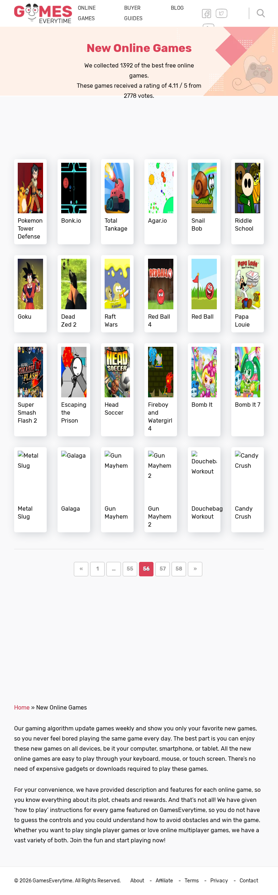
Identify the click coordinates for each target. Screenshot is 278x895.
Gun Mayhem (117, 489)
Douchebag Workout (204, 489)
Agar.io (160, 201)
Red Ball (204, 293)
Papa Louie (247, 293)
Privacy (219, 881)
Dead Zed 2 (74, 293)
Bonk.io (74, 201)
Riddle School (247, 201)
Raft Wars (117, 293)
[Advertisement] (146, 123)
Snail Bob (204, 201)
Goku (30, 293)
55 (132, 569)
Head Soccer (117, 389)
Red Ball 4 (160, 293)
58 (181, 569)
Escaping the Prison (74, 389)
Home (22, 707)
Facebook (206, 13)
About (137, 881)
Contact (249, 881)
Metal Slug (30, 489)
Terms (192, 881)
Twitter (221, 13)
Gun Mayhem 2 (160, 489)
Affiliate (164, 881)
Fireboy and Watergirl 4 (160, 389)
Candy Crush (247, 489)
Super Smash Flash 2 (30, 389)
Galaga (74, 489)
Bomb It (204, 389)
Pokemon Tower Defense (30, 201)
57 (165, 569)
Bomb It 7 (247, 389)
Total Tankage (117, 201)
